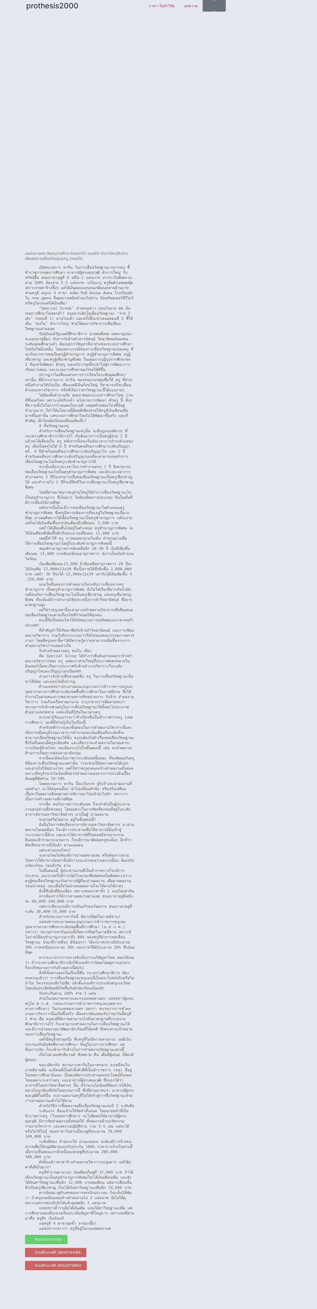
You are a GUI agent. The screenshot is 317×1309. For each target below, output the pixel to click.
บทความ (191, 5)
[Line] (208, 6)
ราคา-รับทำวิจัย (162, 5)
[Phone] (220, 6)
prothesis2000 (52, 5)
